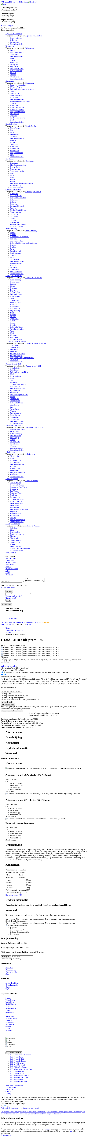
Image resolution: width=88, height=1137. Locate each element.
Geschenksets (15, 167)
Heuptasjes (14, 489)
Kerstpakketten (15, 169)
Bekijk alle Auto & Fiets (19, 372)
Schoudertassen (15, 514)
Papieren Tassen (16, 501)
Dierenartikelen (15, 376)
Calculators (14, 528)
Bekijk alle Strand (16, 403)
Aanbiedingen (11, 558)
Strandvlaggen (15, 419)
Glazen (12, 60)
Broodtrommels (15, 251)
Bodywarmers (15, 282)
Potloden (13, 466)
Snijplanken (14, 259)
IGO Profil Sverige (17, 1063)
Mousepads (14, 538)
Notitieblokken (15, 540)
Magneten (13, 267)
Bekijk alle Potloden (17, 473)
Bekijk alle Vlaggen (17, 421)
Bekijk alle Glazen (16, 69)
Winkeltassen (10, 1024)
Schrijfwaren (10, 452)
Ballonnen (14, 200)
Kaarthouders (15, 532)
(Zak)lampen (14, 345)
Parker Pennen (15, 460)
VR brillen (14, 97)
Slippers (13, 315)
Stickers (13, 220)
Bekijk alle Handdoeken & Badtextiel (23, 243)
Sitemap (8, 1094)
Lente (12, 175)
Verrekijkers (14, 409)
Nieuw (8, 567)
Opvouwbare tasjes (17, 499)
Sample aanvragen (8, 704)
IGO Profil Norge (16, 1079)
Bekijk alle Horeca (17, 138)
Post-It (12, 544)
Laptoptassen (15, 497)
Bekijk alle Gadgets (17, 99)
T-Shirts (8, 1006)
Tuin (11, 407)
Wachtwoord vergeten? (14, 596)
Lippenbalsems (15, 436)
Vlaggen (13, 411)
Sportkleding (14, 319)
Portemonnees (15, 308)
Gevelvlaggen (15, 415)
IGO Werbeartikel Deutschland (21, 1069)
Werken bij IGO (11, 972)
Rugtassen (14, 511)
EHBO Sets (14, 431)
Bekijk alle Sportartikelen (19, 395)
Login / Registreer (12, 983)
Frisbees (13, 378)
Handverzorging (16, 434)
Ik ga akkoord (6, 1135)
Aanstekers (14, 194)
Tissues (12, 440)
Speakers (13, 116)
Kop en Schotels (16, 71)
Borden (12, 233)
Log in (8, 600)
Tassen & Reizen (12, 479)
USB (12, 120)
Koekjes (13, 140)
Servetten (13, 136)
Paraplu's (13, 382)
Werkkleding (14, 335)
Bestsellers (10, 565)
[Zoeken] (23, 581)
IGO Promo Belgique (18, 1061)
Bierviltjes (13, 132)
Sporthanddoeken (16, 241)
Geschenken (10, 159)
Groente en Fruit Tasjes (18, 487)
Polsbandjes (14, 306)
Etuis (12, 530)
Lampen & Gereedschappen (16, 341)
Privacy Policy (11, 1087)
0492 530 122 (6, 624)
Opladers (13, 103)
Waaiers (13, 333)
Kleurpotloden (15, 468)
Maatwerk (9, 575)
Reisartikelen (14, 505)
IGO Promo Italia (16, 1057)
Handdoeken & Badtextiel (19, 237)
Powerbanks (14, 114)
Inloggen (9, 591)
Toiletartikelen (15, 442)
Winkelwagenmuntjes (18, 224)
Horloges (13, 288)
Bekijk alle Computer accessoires (22, 89)
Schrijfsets (14, 475)
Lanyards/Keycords (17, 206)
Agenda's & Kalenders (14, 34)
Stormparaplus (15, 386)
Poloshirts (13, 304)
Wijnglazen (14, 67)
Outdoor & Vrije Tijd (13, 364)
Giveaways (14, 204)
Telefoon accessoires (17, 118)
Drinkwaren (10, 46)
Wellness (13, 446)
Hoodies (13, 325)
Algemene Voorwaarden (14, 1085)
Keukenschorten (16, 263)
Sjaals (12, 313)
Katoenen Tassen (16, 493)
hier (71, 1131)
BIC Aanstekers (16, 196)
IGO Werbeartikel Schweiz (20, 1075)
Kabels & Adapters (17, 110)
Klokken (13, 265)
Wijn (12, 155)
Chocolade (14, 144)
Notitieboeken (15, 542)
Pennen (12, 458)
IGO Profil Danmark (17, 1065)
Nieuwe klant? (11, 598)
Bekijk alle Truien (16, 327)
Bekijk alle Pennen (17, 464)
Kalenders (13, 40)
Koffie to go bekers (17, 52)
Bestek (12, 249)
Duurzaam (10, 560)
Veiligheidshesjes (16, 356)
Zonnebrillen (14, 337)
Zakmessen (14, 360)
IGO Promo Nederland (13, 1053)
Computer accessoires (18, 85)
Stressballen (14, 222)
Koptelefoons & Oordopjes (20, 101)
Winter (12, 179)
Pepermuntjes (15, 149)
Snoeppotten (14, 151)
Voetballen (14, 393)
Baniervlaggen (15, 413)
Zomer (12, 181)
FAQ (8, 573)
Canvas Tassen (15, 483)
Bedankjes (14, 163)
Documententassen (17, 485)
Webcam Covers (16, 87)
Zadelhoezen (14, 370)
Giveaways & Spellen (13, 190)
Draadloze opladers (17, 108)
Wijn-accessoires (16, 272)
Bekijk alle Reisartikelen (19, 509)
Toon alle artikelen (16, 44)
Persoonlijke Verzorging (14, 425)
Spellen (12, 218)
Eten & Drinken (11, 124)
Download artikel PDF (14, 895)
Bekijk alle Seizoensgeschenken (21, 183)
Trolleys (13, 518)
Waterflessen (14, 77)
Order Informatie (12, 985)
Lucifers (13, 208)
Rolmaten (13, 352)
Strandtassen (14, 516)
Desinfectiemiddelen (17, 429)
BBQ (12, 374)
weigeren (46, 1129)
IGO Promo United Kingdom (20, 1077)
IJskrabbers (14, 349)
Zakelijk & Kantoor (13, 524)
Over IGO (9, 968)
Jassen (12, 290)
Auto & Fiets (14, 368)
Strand (12, 397)
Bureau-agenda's (16, 38)
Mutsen (12, 298)
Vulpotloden (14, 470)
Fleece (12, 286)
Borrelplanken (15, 134)
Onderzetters (14, 270)
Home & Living (11, 229)
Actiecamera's (15, 93)
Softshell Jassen (15, 292)
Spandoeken (14, 417)
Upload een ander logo (9, 666)
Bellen (28, 624)
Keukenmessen (15, 253)
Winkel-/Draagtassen (17, 520)
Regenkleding (15, 311)
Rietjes (12, 257)
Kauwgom (14, 147)
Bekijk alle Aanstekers (18, 198)
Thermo (13, 75)
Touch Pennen (15, 462)
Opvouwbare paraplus (18, 384)
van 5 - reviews (14, 2)
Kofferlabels (14, 507)
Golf (11, 380)
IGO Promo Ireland (17, 1071)
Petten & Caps (15, 302)
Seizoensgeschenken (17, 171)
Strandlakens (14, 399)
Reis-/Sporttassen (16, 503)
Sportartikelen (15, 390)
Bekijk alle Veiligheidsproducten (22, 358)
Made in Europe (12, 569)
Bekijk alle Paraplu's (17, 388)
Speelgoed (14, 214)
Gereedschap (14, 347)
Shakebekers (14, 54)
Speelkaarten (14, 216)
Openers (13, 255)
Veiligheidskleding (16, 329)
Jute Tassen (14, 491)
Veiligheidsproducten (17, 354)
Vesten (12, 331)
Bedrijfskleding (15, 280)
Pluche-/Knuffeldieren (18, 210)
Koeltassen (14, 495)
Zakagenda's (14, 42)
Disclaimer (9, 1089)
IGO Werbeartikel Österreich (20, 1055)
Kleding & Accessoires (14, 276)
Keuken (13, 247)
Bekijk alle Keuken (17, 261)
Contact (8, 987)
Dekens (13, 235)
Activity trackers (16, 95)
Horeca (12, 130)
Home (8, 628)
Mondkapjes (14, 438)
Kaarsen (13, 245)
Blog (8, 571)
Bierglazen (14, 62)
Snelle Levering (11, 562)
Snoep (12, 142)
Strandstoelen (15, 401)
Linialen (13, 536)
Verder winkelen (11, 618)
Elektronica (10, 81)
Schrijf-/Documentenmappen (20, 548)
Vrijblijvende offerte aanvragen (12, 711)
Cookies (8, 1091)
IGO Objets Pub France (18, 1067)
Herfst (12, 173)
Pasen (12, 177)
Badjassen (13, 239)
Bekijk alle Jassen (16, 294)
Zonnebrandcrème (16, 448)
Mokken (13, 73)
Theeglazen (14, 64)
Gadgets (13, 91)
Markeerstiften (15, 456)
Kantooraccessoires (17, 534)
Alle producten (11, 552)
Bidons (12, 58)
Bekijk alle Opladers (17, 112)
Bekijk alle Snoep (16, 153)
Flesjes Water (15, 128)
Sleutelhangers (15, 212)
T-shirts (12, 321)
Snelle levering (15, 185)
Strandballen (14, 405)
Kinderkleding (15, 296)
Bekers (12, 50)
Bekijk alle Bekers (16, 56)
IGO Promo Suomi (17, 1073)
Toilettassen (14, 444)
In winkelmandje (7, 702)
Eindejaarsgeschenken (18, 165)
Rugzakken (10, 1002)
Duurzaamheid (11, 970)
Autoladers (14, 106)
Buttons (13, 202)
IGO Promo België (17, 1059)
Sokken (13, 317)
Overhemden (14, 300)
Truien (12, 323)
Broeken (13, 284)
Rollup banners (15, 546)
